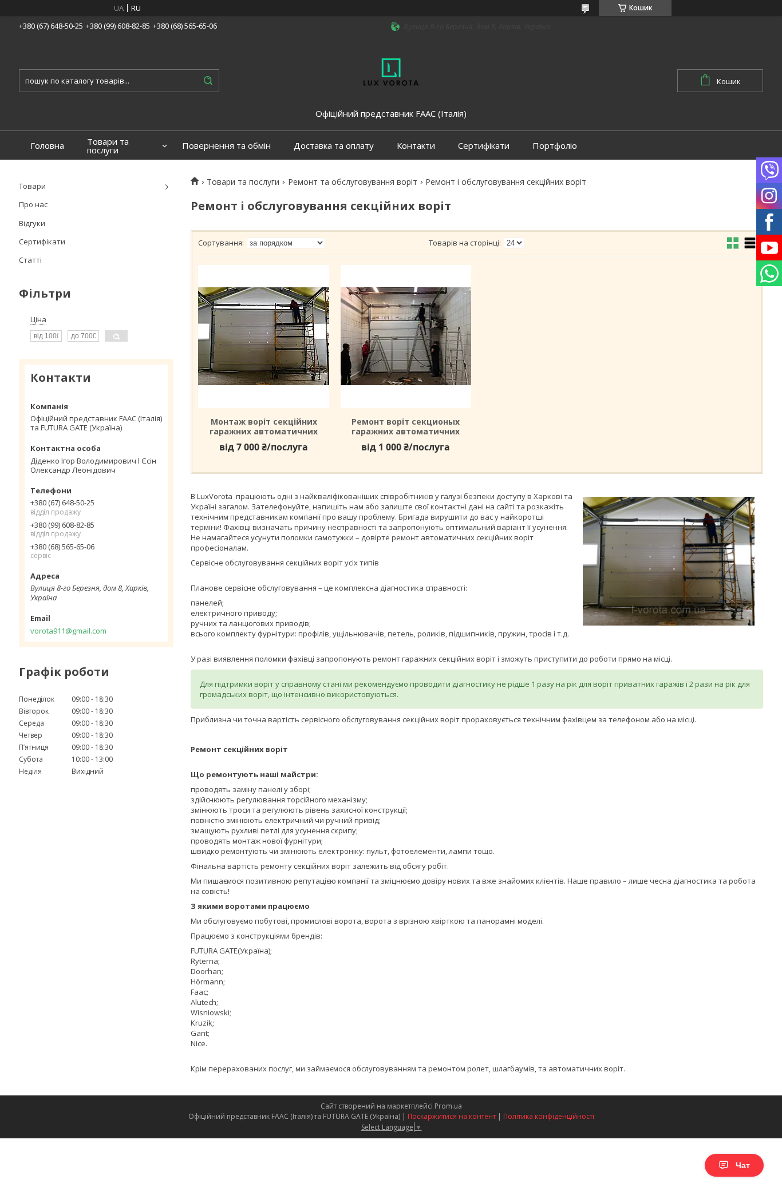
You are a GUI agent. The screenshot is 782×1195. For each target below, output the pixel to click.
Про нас (33, 204)
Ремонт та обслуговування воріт (352, 182)
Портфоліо (554, 145)
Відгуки (32, 223)
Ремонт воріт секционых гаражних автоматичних (405, 427)
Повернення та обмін (226, 145)
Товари (32, 186)
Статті (30, 260)
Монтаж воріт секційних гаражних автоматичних (264, 427)
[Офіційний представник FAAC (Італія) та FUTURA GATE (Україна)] (391, 71)
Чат (743, 1165)
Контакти (416, 145)
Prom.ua (448, 1106)
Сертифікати (484, 145)
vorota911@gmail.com (68, 630)
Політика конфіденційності (548, 1116)
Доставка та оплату (334, 145)
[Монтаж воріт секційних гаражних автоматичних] (263, 336)
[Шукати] (207, 80)
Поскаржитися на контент (452, 1116)
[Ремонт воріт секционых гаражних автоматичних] (406, 336)
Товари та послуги (108, 146)
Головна (47, 145)
